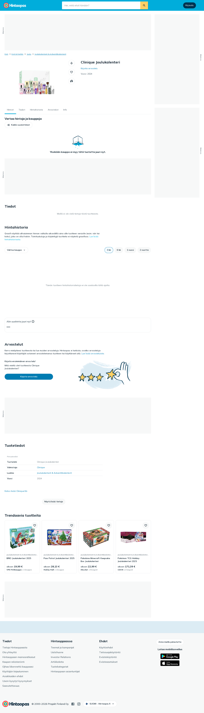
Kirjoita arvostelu (89, 68)
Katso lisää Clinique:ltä (16, 491)
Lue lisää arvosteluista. (93, 353)
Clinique (41, 467)
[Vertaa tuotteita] (71, 81)
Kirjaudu (189, 5)
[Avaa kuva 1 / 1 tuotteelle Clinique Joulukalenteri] (36, 82)
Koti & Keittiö (17, 54)
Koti (6, 54)
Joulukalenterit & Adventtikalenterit (50, 54)
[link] (22, 546)
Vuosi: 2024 (86, 73)
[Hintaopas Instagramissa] (79, 703)
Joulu (29, 54)
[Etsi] (144, 5)
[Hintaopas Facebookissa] (73, 703)
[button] (71, 63)
